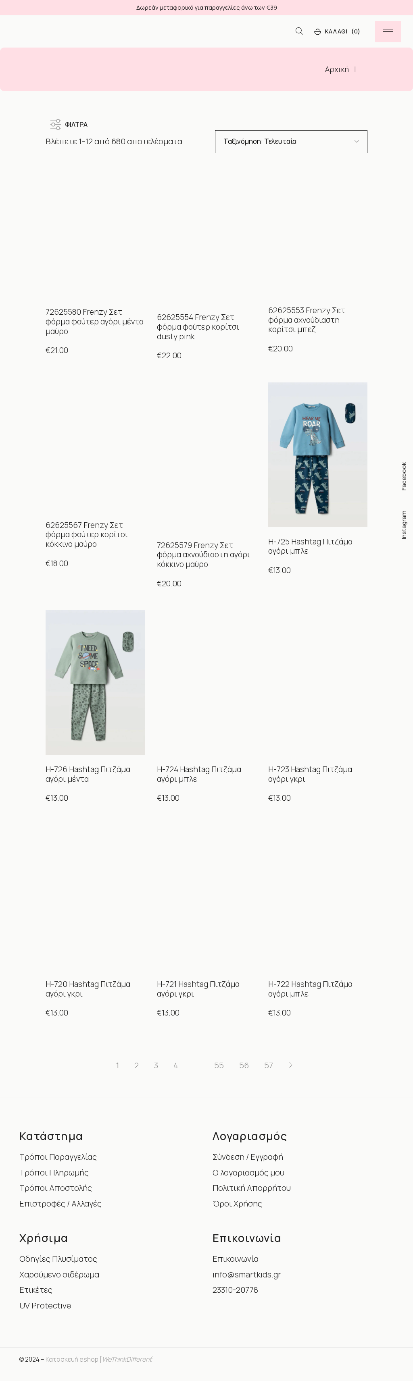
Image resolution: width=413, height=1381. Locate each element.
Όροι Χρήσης (237, 1203)
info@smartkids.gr (247, 1274)
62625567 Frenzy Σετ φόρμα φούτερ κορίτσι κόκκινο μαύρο (87, 534)
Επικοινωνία (236, 1258)
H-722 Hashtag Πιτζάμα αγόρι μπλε (310, 989)
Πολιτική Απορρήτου (252, 1187)
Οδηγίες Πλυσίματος (58, 1258)
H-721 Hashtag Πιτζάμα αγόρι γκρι (198, 989)
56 (244, 1065)
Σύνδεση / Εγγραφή (248, 1156)
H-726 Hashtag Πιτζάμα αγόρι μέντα (88, 774)
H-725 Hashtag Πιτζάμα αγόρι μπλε (310, 546)
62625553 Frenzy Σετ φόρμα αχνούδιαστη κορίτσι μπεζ (306, 319)
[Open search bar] (299, 31)
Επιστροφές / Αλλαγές (60, 1203)
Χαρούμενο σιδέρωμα (59, 1274)
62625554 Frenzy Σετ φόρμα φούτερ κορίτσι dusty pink (198, 326)
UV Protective (45, 1305)
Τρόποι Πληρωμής (54, 1172)
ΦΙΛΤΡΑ (76, 122)
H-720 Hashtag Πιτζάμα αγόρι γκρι (88, 989)
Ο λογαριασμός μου (248, 1172)
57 (268, 1065)
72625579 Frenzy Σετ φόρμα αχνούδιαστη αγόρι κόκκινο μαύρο (203, 554)
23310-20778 (235, 1289)
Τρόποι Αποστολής (55, 1187)
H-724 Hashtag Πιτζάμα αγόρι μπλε (199, 774)
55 (219, 1065)
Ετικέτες (35, 1289)
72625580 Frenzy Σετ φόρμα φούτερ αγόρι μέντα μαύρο (95, 321)
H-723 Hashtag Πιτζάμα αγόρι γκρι (310, 774)
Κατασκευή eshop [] (100, 1359)
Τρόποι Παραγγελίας (58, 1156)
